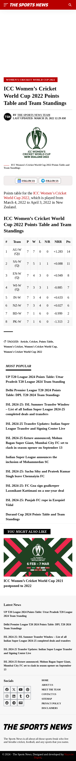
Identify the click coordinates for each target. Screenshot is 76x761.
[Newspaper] (20, 702)
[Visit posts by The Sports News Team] (7, 117)
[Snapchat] (27, 696)
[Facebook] (7, 689)
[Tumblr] (20, 696)
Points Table (46, 341)
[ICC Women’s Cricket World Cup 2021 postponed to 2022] (38, 557)
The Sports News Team (33, 115)
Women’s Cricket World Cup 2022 (23, 351)
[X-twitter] (14, 689)
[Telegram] (14, 702)
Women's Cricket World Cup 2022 (30, 79)
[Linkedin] (14, 696)
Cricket (33, 341)
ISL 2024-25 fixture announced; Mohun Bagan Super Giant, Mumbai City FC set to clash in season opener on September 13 (37, 442)
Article (24, 341)
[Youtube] (20, 689)
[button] (7, 5)
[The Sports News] (29, 5)
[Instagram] (7, 696)
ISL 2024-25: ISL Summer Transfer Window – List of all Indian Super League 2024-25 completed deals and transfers (37, 409)
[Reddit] (7, 702)
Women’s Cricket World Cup (40, 346)
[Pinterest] (27, 689)
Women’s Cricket (13, 346)
